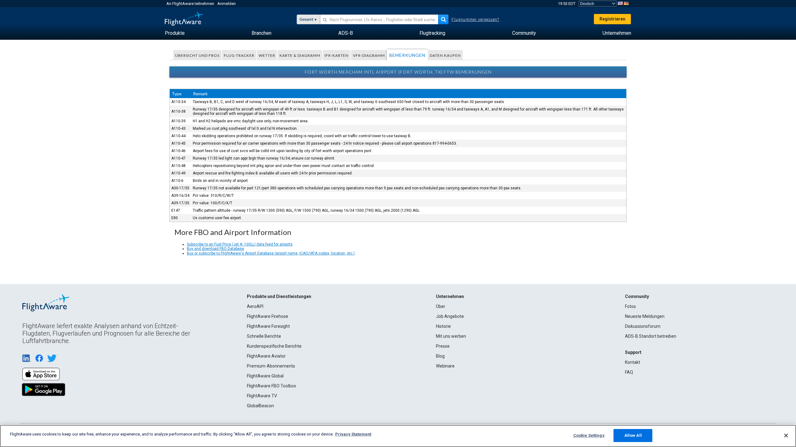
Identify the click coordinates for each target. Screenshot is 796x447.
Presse (443, 346)
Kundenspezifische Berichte (274, 346)
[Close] (786, 435)
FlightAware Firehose (267, 316)
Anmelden (226, 3)
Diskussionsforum (642, 326)
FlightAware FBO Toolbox (271, 385)
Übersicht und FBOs (197, 55)
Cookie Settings (588, 435)
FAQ (629, 372)
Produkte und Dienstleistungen (279, 296)
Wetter (267, 55)
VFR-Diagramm (369, 55)
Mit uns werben (451, 336)
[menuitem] (174, 33)
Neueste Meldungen (644, 316)
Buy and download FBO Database (215, 248)
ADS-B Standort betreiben (650, 336)
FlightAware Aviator (266, 356)
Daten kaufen (445, 55)
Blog (440, 356)
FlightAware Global (265, 375)
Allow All (633, 435)
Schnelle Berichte (264, 336)
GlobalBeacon (260, 405)
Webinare (445, 365)
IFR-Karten (337, 55)
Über (440, 306)
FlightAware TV (262, 395)
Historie (443, 326)
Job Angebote (450, 316)
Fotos (630, 306)
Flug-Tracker (239, 55)
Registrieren (612, 18)
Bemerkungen (407, 55)
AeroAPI (255, 306)
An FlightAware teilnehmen (190, 3)
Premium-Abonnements (271, 365)
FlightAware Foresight (268, 326)
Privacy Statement (353, 434)
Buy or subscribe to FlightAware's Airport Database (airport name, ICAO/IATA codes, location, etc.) (271, 253)
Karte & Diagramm (300, 55)
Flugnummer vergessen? (475, 19)
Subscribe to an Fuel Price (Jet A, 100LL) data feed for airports (240, 244)
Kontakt (632, 362)
